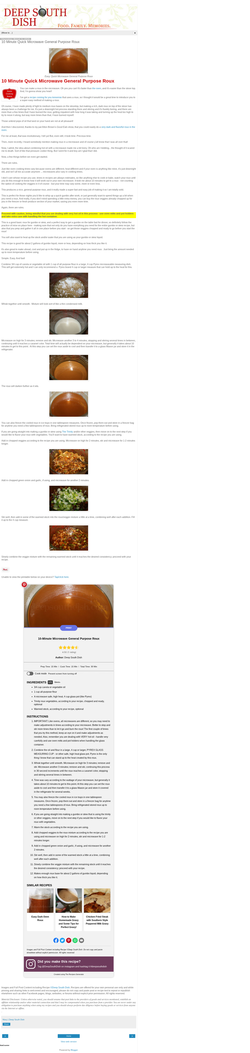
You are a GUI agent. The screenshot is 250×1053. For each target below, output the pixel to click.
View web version (69, 1041)
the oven (96, 88)
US (50, 682)
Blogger (74, 1050)
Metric (57, 682)
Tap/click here (61, 577)
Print (69, 628)
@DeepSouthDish (51, 966)
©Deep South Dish (60, 987)
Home (68, 1036)
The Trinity (67, 431)
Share (6, 1024)
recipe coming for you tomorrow (46, 97)
